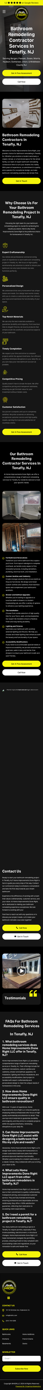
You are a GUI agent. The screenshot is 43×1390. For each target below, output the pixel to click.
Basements (6, 1343)
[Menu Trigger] (4, 11)
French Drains (27, 1339)
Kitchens (5, 1339)
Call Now (21, 81)
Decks (24, 1343)
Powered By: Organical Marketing (28, 1386)
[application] (21, 971)
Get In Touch (21, 180)
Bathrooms (6, 1334)
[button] (21, 971)
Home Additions (28, 1334)
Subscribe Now (21, 1368)
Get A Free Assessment (21, 73)
